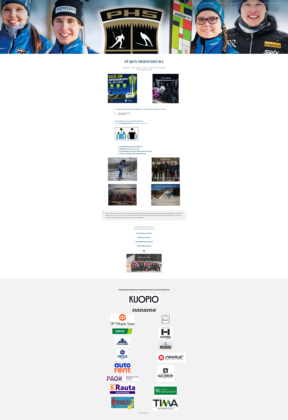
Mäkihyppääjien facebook (144, 246)
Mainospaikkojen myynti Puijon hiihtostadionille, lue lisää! (135, 151)
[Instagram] (144, 251)
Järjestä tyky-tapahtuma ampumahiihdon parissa (132, 153)
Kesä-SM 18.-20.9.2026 (201, 3)
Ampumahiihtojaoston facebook (144, 241)
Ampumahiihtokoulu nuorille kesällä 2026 (130, 146)
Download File (122, 114)
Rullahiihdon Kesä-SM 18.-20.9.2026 (129, 149)
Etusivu (190, 3)
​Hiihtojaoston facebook (144, 237)
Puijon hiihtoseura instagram (144, 233)
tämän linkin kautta (126, 123)
